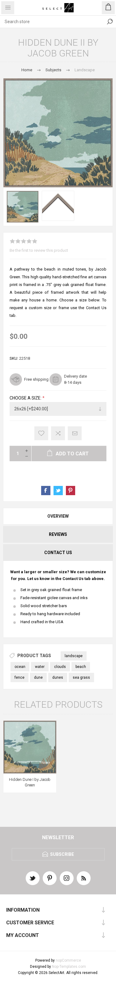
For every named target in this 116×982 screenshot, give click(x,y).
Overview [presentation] (58, 516)
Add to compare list (58, 433)
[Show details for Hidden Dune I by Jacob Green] (29, 747)
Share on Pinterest (70, 490)
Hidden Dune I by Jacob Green (29, 782)
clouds (60, 667)
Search (110, 21)
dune (38, 677)
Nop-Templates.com (69, 966)
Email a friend (75, 433)
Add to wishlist (41, 433)
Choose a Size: (26, 398)
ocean (20, 667)
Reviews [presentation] (58, 534)
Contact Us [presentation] (58, 552)
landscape (74, 656)
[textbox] (52, 21)
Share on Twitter (58, 490)
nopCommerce (68, 960)
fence (19, 677)
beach (80, 667)
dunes (57, 677)
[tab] (58, 516)
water (40, 667)
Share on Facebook (45, 490)
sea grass (81, 677)
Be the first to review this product (39, 250)
